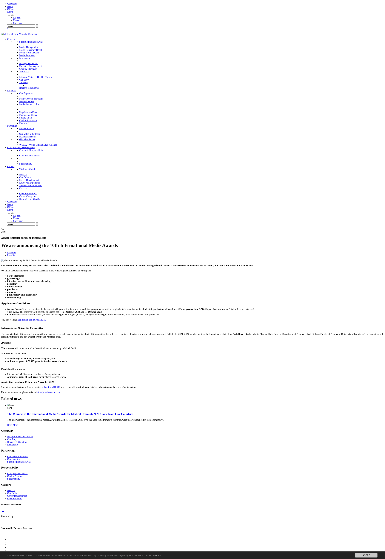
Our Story (24, 79)
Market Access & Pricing (31, 98)
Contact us (12, 3)
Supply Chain (25, 117)
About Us (24, 71)
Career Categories (27, 196)
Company (12, 39)
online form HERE (51, 387)
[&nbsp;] (19, 107)
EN (12, 15)
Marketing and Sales (29, 104)
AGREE (366, 555)
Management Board (28, 63)
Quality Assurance (28, 120)
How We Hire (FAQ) (29, 199)
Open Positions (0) (28, 193)
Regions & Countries (29, 88)
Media (10, 6)
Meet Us (23, 174)
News (10, 12)
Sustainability (25, 163)
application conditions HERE (32, 319)
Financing (24, 123)
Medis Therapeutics (28, 47)
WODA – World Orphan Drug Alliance (38, 144)
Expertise (11, 90)
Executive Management (30, 66)
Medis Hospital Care (29, 52)
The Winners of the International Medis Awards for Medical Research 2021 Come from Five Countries (70, 414)
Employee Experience (29, 182)
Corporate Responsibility (31, 150)
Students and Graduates (30, 185)
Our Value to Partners (29, 134)
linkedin (11, 255)
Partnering (12, 126)
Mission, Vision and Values (20, 436)
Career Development (29, 180)
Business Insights (27, 136)
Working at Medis (27, 169)
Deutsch (17, 20)
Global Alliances (27, 139)
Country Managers (28, 69)
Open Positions (14, 498)
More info (156, 555)
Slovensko (18, 23)
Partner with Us (26, 128)
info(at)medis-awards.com (48, 392)
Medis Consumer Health (30, 50)
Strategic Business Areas (31, 41)
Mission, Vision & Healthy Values (35, 77)
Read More (12, 425)
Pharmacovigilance (28, 115)
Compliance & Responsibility (21, 147)
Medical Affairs (26, 101)
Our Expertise (25, 93)
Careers (10, 166)
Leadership (24, 58)
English (16, 17)
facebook (11, 252)
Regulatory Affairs (28, 112)
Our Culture (25, 177)
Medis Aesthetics (27, 55)
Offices (10, 9)
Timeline (23, 82)
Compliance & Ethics (29, 155)
